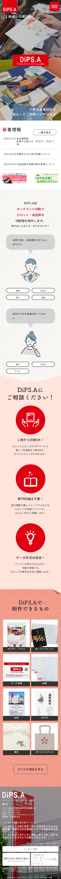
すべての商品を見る (30, 769)
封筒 (43, 297)
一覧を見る (44, 132)
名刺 (18, 290)
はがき (43, 290)
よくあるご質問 (30, 849)
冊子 (18, 297)
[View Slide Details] (14, 178)
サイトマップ (53, 843)
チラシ (17, 371)
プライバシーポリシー (35, 843)
